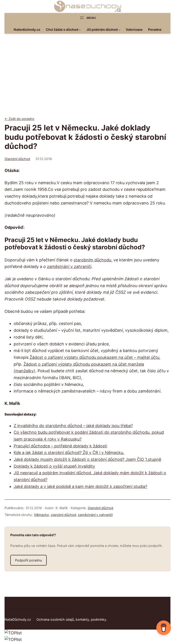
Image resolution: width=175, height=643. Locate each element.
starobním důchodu (92, 260)
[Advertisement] (87, 79)
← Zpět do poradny (19, 119)
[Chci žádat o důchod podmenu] (80, 30)
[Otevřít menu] (87, 17)
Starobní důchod (17, 159)
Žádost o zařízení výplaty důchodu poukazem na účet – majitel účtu (94, 357)
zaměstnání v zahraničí (69, 266)
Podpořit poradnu (28, 560)
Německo (41, 515)
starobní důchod (63, 515)
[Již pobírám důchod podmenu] (119, 30)
